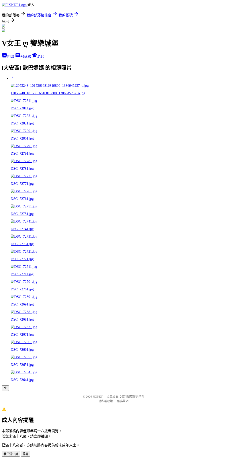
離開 (25, 454)
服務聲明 (123, 401)
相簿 (11, 57)
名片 (40, 57)
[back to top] (5, 388)
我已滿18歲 (11, 454)
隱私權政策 (105, 401)
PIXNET (98, 396)
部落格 (26, 57)
